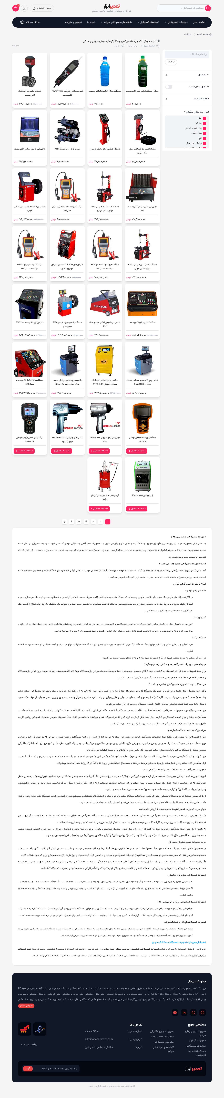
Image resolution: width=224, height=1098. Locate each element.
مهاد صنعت (197, 133)
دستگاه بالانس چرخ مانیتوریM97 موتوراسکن (67, 324)
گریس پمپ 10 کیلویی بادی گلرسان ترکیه (105, 497)
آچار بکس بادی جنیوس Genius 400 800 (105, 439)
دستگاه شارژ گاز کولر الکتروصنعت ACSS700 (29, 382)
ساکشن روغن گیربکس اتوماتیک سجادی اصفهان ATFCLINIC (105, 382)
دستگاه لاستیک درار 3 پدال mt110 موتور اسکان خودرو (105, 208)
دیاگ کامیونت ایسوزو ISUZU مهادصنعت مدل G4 (29, 266)
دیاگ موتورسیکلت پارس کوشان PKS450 (142, 439)
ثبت (28, 1069)
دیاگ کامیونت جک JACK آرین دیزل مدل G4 (67, 208)
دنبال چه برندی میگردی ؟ (196, 112)
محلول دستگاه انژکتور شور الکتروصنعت (142, 91)
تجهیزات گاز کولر (197, 1041)
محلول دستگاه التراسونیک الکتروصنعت (105, 91)
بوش (200, 118)
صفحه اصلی (199, 22)
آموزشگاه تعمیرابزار (149, 22)
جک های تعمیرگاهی (164, 1042)
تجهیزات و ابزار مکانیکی (162, 1032)
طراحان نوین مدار (194, 143)
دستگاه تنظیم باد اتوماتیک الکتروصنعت (29, 93)
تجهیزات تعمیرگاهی (178, 22)
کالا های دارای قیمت (199, 87)
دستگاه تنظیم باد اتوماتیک (197, 1053)
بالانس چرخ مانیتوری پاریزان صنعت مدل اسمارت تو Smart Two (67, 382)
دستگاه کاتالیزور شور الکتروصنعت (142, 322)
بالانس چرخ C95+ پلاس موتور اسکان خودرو (29, 208)
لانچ (200, 138)
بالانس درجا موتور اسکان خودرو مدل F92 (104, 324)
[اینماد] (40, 1029)
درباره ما (91, 22)
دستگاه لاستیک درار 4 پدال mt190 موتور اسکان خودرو (142, 266)
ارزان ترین (132, 46)
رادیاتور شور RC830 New (142, 495)
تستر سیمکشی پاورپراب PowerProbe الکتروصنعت (67, 93)
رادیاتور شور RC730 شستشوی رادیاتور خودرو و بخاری (67, 266)
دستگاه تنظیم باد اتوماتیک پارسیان (105, 149)
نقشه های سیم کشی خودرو (117, 22)
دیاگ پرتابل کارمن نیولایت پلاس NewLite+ (29, 439)
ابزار (193, 1069)
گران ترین (119, 46)
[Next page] (64, 521)
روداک (199, 123)
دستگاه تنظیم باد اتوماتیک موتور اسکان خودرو (142, 151)
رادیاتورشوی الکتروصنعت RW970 (29, 322)
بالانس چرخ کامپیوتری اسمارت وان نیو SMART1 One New (142, 382)
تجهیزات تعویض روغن (162, 1037)
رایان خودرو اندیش (193, 128)
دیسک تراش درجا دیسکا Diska (67, 149)
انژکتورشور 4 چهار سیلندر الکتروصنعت (29, 149)
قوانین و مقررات (73, 22)
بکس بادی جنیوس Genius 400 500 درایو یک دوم (67, 439)
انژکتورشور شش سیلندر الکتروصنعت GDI (142, 208)
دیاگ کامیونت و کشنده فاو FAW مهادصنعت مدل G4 (105, 266)
